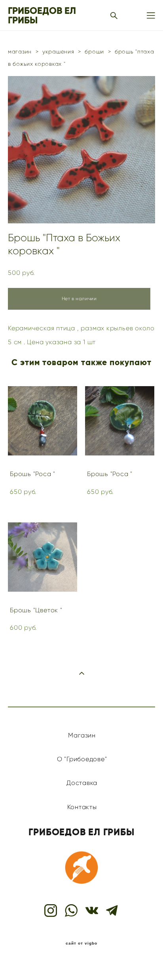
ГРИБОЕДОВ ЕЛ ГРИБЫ (42, 15)
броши (94, 51)
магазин (20, 51)
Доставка (81, 783)
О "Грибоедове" (82, 759)
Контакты (82, 807)
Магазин (81, 735)
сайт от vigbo (81, 943)
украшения (58, 51)
